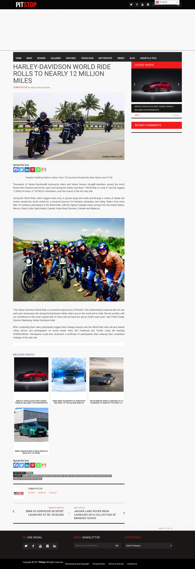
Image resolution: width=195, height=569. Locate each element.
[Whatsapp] (38, 169)
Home (18, 58)
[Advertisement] (97, 31)
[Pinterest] (32, 169)
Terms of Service (116, 564)
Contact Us (132, 564)
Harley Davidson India (76, 476)
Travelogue (87, 58)
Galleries (56, 58)
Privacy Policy (99, 564)
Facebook (42, 493)
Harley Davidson (32, 476)
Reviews (41, 58)
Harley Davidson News (100, 476)
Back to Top (164, 528)
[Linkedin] (27, 169)
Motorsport (105, 58)
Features (71, 58)
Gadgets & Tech (148, 58)
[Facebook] (15, 169)
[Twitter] (21, 169)
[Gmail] (43, 169)
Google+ (53, 493)
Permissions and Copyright (77, 564)
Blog (132, 58)
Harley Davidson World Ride (27, 479)
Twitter (31, 493)
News (29, 58)
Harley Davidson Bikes (52, 476)
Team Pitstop (20, 87)
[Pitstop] (26, 4)
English (163, 2)
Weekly (121, 58)
